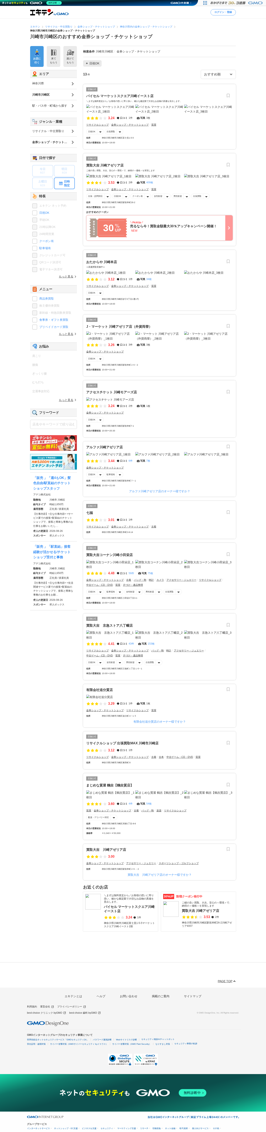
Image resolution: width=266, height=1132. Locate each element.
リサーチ (144, 1128)
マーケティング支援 (126, 1128)
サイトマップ (192, 996)
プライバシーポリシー (69, 1006)
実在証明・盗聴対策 (36, 1044)
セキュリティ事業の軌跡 (185, 1043)
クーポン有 (137, 196)
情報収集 (157, 1128)
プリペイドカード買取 (53, 327)
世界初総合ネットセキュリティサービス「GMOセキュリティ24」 (58, 1039)
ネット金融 (170, 1128)
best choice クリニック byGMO (44, 1012)
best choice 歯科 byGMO (83, 1012)
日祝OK (91, 131)
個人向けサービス (200, 1128)
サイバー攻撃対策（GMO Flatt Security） (131, 1044)
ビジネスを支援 (89, 1128)
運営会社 (45, 1006)
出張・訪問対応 (95, 196)
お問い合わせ (128, 996)
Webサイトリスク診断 (126, 1039)
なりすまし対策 (162, 1044)
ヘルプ (101, 996)
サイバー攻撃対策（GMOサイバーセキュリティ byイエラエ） (79, 1044)
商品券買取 (46, 298)
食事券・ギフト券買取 (53, 319)
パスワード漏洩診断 (102, 1039)
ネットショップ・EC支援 (66, 1128)
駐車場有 (111, 474)
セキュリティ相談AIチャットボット (158, 1039)
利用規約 (32, 1006)
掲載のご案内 (160, 996)
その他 (216, 1128)
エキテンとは (73, 996)
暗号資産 (184, 1128)
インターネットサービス (38, 1128)
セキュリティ (107, 1128)
